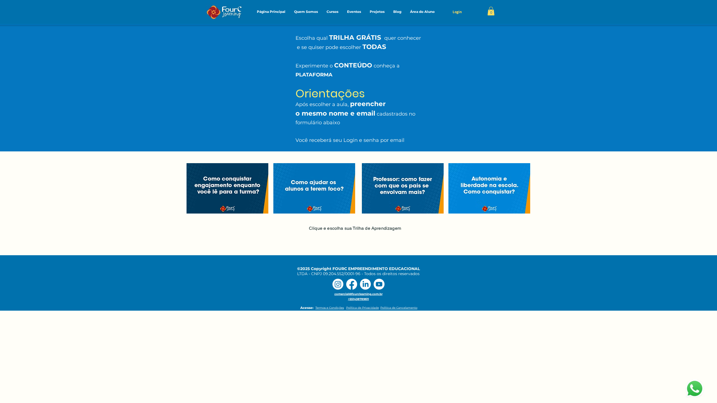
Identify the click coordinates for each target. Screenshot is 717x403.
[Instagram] (337, 284)
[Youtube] (379, 284)
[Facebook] (351, 284)
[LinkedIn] (365, 284)
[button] (306, 11)
